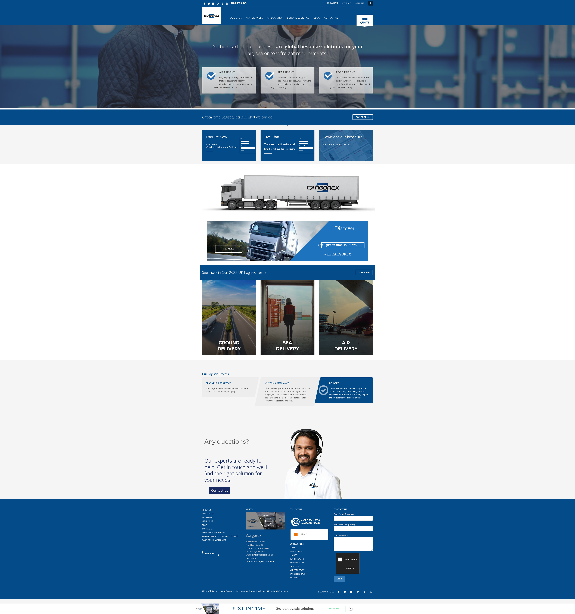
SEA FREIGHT (208, 517)
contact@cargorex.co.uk (262, 554)
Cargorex (230, 591)
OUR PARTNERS (297, 544)
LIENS (303, 534)
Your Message (341, 535)
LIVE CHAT (210, 553)
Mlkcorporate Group (245, 591)
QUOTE (364, 20)
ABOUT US (236, 17)
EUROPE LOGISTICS (298, 17)
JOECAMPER (295, 577)
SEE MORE (228, 249)
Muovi (271, 591)
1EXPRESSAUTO (297, 558)
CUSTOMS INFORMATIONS (214, 532)
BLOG (316, 17)
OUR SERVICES (254, 17)
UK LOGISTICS (275, 17)
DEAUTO (293, 547)
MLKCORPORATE (297, 570)
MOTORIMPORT (297, 551)
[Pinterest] (218, 3)
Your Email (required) (344, 524)
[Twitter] (209, 3)
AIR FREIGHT (207, 521)
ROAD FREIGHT (208, 513)
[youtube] (227, 3)
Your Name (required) (344, 514)
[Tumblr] (222, 3)
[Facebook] (204, 3)
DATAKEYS (294, 566)
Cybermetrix (283, 591)
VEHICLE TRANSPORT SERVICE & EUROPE (220, 536)
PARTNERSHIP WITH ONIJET (214, 540)
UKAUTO (293, 555)
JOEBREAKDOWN (297, 562)
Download (364, 272)
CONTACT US (331, 17)
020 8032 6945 (238, 3)
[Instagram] (213, 3)
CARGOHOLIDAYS (297, 574)
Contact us (219, 490)
